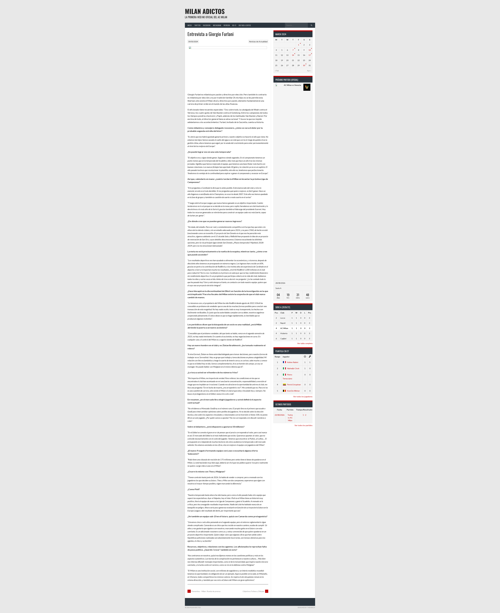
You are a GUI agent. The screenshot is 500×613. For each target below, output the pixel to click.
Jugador (286, 357)
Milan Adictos (205, 11)
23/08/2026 (279, 415)
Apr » (309, 70)
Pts (309, 313)
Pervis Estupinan (294, 384)
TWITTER (197, 25)
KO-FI (234, 25)
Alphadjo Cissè (293, 368)
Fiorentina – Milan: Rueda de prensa (204, 591)
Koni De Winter (293, 391)
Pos (276, 313)
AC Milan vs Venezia (292, 85)
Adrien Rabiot (292, 362)
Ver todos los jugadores (302, 396)
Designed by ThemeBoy (306, 607)
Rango (277, 357)
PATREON (227, 25)
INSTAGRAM (217, 25)
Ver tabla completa (304, 343)
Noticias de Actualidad (258, 41)
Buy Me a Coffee (245, 25)
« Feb (277, 70)
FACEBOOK (206, 25)
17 (310, 55)
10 (310, 50)
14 (293, 55)
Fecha (279, 410)
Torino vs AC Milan (290, 417)
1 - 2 (304, 415)
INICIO (190, 25)
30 (304, 65)
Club (282, 313)
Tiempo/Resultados (304, 410)
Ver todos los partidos (303, 425)
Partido (290, 410)
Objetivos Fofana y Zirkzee (255, 591)
